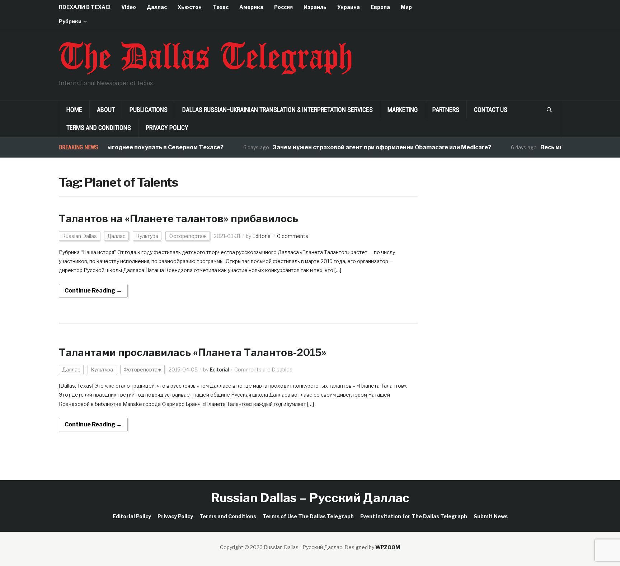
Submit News (491, 516)
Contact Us (490, 109)
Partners (445, 109)
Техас (220, 7)
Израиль (315, 7)
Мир (406, 7)
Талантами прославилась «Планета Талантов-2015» (193, 352)
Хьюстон (190, 7)
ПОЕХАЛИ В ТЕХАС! (85, 7)
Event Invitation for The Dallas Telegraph (413, 516)
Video (128, 7)
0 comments (292, 236)
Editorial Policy (132, 516)
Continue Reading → (93, 290)
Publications (149, 109)
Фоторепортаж (188, 236)
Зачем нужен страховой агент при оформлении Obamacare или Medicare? (374, 147)
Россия (283, 7)
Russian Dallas (79, 236)
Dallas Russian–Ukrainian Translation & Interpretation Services (277, 109)
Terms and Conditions (98, 127)
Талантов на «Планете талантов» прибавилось (178, 218)
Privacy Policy (167, 127)
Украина (348, 7)
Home (74, 109)
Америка (251, 7)
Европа (380, 7)
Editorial (262, 236)
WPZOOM (387, 547)
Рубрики (70, 21)
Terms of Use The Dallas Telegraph (308, 516)
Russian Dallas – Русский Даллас (310, 497)
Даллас (157, 7)
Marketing (403, 109)
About (106, 109)
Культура (147, 236)
